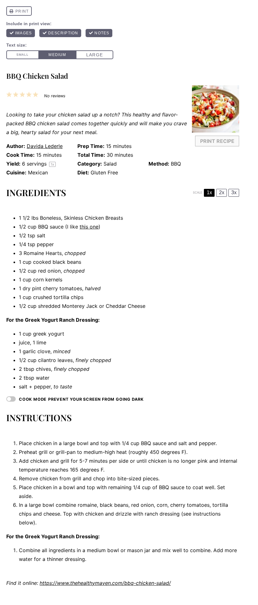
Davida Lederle (45, 146)
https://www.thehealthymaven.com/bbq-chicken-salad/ (105, 583)
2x (221, 192)
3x (234, 192)
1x (209, 192)
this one (89, 226)
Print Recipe (217, 141)
